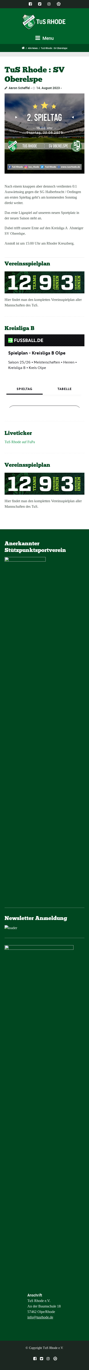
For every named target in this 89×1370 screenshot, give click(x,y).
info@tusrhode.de (40, 1317)
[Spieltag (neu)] (44, 133)
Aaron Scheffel (19, 88)
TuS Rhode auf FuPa (20, 442)
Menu (47, 38)
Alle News (33, 48)
